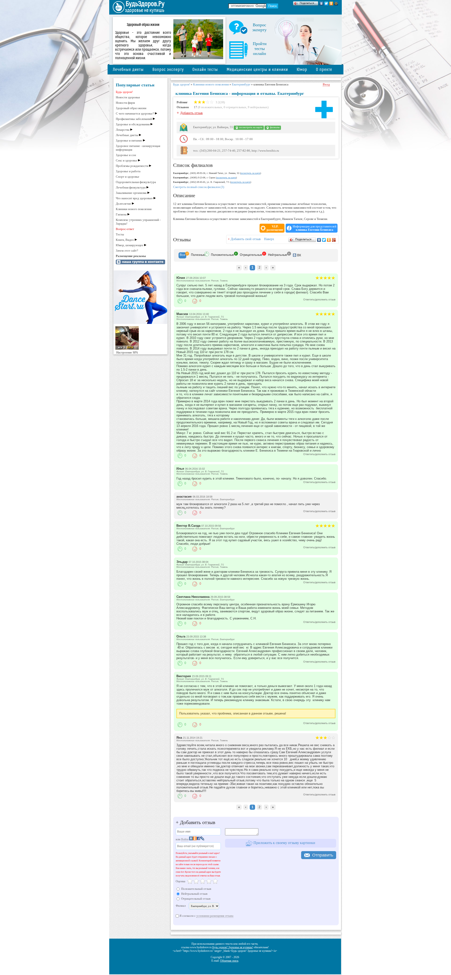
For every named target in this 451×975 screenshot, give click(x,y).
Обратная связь (229, 960)
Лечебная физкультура (131, 187)
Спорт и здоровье (127, 176)
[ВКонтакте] (321, 3)
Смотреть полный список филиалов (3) (198, 187)
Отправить (322, 855)
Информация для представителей (314, 228)
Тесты (120, 234)
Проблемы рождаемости (132, 166)
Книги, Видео (125, 240)
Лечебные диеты (128, 69)
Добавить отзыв (191, 113)
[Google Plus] (333, 240)
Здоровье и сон (126, 155)
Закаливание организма (131, 193)
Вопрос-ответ (125, 229)
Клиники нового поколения (134, 209)
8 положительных (210, 107)
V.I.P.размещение (275, 228)
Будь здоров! (124, 92)
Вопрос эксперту (168, 69)
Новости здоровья (128, 97)
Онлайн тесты (205, 69)
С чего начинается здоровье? (135, 113)
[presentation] (182, 255)
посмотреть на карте (250, 127)
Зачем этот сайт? (127, 250)
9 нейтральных (258, 107)
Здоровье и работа (128, 171)
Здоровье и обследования (133, 124)
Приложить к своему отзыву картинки (284, 843)
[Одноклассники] (331, 3)
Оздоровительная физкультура (136, 182)
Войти (184, 839)
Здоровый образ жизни (131, 108)
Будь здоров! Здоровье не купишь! (232, 947)
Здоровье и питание (129, 140)
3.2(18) (220, 102)
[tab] (182, 255)
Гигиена (121, 214)
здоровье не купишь (144, 10)
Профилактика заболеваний (134, 119)
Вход (326, 84)
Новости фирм (125, 102)
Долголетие (123, 203)
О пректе (324, 69)
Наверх (269, 239)
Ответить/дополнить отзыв (319, 299)
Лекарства (122, 129)
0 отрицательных (235, 107)
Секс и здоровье (126, 160)
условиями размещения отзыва (214, 915)
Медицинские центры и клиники (257, 69)
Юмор (302, 69)
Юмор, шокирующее (129, 245)
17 (195, 107)
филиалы (274, 127)
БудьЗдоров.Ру (145, 4)
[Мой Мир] (336, 3)
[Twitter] (326, 3)
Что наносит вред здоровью (134, 198)
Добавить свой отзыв (246, 239)
